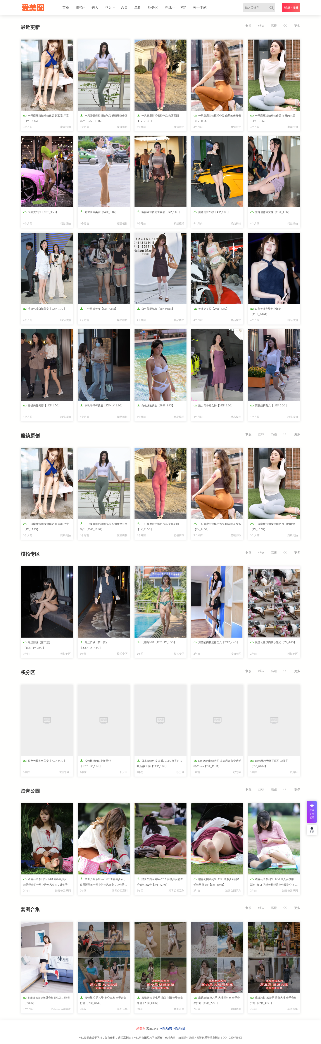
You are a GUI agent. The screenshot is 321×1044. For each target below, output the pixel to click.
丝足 (108, 7)
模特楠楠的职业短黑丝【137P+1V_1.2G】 (95, 763)
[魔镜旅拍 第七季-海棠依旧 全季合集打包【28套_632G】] (160, 957)
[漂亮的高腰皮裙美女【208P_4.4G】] (217, 602)
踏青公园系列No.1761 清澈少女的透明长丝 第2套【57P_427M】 (160, 881)
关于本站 (200, 7)
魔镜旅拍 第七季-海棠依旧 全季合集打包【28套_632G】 (160, 1000)
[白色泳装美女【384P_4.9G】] (160, 365)
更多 (297, 26)
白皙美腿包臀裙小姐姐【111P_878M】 (265, 311)
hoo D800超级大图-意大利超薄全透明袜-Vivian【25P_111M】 (217, 763)
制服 (248, 26)
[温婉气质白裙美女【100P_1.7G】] (47, 268)
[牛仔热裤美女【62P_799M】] (104, 268)
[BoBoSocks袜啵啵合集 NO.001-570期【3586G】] (47, 957)
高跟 (274, 26)
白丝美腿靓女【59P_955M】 (155, 308)
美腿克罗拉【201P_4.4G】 (211, 308)
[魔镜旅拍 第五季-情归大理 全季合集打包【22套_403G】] (274, 957)
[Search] (272, 7)
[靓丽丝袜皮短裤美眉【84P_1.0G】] (160, 171)
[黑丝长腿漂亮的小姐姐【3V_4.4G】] (274, 602)
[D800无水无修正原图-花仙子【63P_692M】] (274, 720)
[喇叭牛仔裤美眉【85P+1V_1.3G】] (104, 365)
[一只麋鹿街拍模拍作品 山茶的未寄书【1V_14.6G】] (217, 75)
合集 (124, 7)
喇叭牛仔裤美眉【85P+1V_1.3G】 (102, 405)
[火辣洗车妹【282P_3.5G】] (47, 171)
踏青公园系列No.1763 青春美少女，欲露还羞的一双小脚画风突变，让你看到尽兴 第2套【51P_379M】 (46, 882)
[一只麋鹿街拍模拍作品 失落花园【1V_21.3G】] (160, 75)
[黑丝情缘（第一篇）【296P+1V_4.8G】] (104, 602)
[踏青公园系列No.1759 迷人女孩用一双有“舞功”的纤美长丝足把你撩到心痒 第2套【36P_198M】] (274, 838)
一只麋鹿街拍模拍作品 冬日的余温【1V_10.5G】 (272, 118)
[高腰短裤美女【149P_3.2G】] (274, 365)
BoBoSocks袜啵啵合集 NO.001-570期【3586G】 (46, 1000)
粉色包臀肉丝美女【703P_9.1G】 (44, 760)
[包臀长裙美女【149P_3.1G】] (104, 171)
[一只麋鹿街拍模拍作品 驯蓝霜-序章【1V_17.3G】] (47, 75)
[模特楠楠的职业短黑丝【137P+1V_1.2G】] (104, 720)
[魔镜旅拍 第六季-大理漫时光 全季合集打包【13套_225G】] (217, 957)
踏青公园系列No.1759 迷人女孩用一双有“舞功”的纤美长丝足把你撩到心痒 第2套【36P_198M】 (274, 882)
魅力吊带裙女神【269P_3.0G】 (213, 405)
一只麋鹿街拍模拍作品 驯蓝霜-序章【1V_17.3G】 (46, 118)
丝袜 (261, 26)
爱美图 (140, 1028)
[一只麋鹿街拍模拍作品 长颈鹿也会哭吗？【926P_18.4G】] (104, 75)
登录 (287, 7)
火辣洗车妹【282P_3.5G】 (40, 212)
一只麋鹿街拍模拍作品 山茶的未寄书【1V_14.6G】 (217, 118)
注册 (295, 7)
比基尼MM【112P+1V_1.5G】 (156, 642)
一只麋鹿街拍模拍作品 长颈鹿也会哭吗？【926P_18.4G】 (103, 118)
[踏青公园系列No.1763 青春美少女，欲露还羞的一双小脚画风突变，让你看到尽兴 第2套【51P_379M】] (47, 838)
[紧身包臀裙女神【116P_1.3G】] (274, 171)
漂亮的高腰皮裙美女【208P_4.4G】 (216, 642)
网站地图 (179, 1028)
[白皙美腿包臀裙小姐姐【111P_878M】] (274, 268)
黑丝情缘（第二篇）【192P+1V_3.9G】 (37, 644)
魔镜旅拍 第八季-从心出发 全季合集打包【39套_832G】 (103, 1000)
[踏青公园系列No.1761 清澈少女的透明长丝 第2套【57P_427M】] (160, 838)
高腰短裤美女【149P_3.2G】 (269, 405)
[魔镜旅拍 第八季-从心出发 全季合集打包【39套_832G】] (104, 957)
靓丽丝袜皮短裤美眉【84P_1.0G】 (159, 212)
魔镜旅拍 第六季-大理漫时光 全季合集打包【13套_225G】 (216, 1000)
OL (285, 25)
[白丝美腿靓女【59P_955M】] (160, 268)
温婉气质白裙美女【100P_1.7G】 (44, 308)
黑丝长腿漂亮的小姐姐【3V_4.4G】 (273, 642)
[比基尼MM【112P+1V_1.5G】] (160, 602)
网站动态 (166, 1028)
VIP (183, 7)
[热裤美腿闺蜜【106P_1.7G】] (47, 365)
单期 (137, 7)
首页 (65, 7)
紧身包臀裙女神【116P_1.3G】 (270, 212)
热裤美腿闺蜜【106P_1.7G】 (42, 405)
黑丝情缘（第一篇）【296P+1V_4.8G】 (94, 644)
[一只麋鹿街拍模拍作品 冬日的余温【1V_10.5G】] (274, 75)
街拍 (79, 7)
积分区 (153, 7)
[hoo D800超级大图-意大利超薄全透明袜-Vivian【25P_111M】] (217, 720)
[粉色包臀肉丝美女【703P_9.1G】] (47, 720)
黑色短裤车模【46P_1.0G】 (211, 212)
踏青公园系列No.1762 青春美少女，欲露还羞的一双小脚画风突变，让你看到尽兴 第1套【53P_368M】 (103, 882)
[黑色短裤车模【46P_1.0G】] (217, 171)
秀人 (94, 7)
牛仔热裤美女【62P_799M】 (98, 308)
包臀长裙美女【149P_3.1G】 (99, 212)
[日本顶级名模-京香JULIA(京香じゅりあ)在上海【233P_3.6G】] (160, 720)
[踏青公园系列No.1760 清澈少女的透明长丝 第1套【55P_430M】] (217, 838)
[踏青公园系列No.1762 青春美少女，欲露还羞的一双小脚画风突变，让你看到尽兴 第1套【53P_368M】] (104, 838)
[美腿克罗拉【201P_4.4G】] (217, 268)
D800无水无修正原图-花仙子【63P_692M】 (269, 763)
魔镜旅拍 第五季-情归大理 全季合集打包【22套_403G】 (273, 1000)
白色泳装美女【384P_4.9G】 (155, 405)
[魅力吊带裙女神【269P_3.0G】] (217, 365)
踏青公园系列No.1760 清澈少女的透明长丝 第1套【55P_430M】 (216, 881)
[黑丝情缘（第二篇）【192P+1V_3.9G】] (47, 602)
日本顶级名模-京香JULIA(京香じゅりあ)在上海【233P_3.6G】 (159, 763)
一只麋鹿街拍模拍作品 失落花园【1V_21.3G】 (158, 118)
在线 (168, 7)
